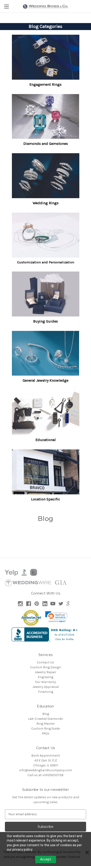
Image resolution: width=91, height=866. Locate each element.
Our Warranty (45, 682)
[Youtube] (52, 603)
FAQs (45, 733)
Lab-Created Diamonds (45, 719)
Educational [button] (45, 440)
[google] (68, 603)
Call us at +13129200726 (45, 775)
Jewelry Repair (45, 672)
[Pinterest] (36, 603)
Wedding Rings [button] (46, 203)
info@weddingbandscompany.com (45, 770)
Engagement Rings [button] (45, 84)
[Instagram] (20, 603)
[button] (45, 57)
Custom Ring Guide (45, 728)
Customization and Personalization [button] (45, 262)
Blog (45, 714)
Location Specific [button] (45, 499)
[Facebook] (28, 603)
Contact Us (45, 662)
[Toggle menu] (6, 6)
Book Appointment (45, 755)
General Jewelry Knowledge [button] (45, 380)
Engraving (45, 677)
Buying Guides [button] (45, 321)
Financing (45, 692)
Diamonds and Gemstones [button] (45, 143)
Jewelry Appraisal (45, 687)
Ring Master (45, 724)
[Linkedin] (44, 603)
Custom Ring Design (45, 667)
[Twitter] (61, 603)
